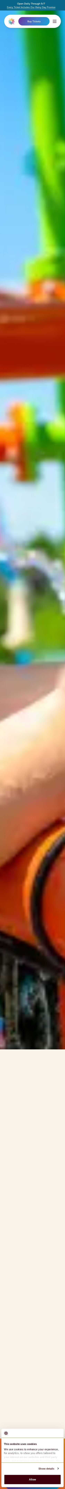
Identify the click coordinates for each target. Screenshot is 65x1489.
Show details (46, 1468)
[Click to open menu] (55, 21)
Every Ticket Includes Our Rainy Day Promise (31, 7)
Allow (32, 1479)
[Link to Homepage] (11, 21)
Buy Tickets (34, 21)
